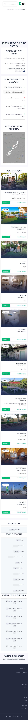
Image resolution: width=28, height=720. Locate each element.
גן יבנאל (20, 562)
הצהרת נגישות (24, 708)
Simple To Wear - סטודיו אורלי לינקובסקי (15, 193)
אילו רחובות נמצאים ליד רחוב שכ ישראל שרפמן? (15, 107)
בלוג (26, 703)
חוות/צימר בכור (22, 329)
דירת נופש (6, 209)
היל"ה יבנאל (19, 574)
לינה (4, 244)
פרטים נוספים (6, 203)
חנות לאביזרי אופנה (8, 175)
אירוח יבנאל (23, 295)
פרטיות (25, 687)
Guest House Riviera (20, 398)
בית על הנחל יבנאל (21, 364)
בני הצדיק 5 (19, 579)
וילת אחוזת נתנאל (21, 434)
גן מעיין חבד (19, 568)
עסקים (25, 700)
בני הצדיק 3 (19, 590)
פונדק (5, 380)
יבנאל (18, 9)
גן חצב (20, 540)
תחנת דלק (6, 485)
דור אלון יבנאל (22, 502)
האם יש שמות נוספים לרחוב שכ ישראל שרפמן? (14, 99)
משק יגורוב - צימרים (21, 468)
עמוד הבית (23, 9)
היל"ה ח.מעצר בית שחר (16, 557)
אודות (25, 697)
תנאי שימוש (24, 684)
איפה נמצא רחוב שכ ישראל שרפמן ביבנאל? (15, 115)
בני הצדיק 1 (19, 551)
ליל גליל (24, 261)
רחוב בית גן (17, 529)
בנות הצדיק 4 (19, 546)
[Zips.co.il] (22, 4)
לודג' (4, 416)
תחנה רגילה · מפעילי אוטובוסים (14, 602)
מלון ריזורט (6, 450)
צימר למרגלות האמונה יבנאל (18, 227)
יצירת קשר (24, 705)
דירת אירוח (6, 278)
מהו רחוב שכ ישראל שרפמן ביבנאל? (15, 87)
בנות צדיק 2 (19, 585)
